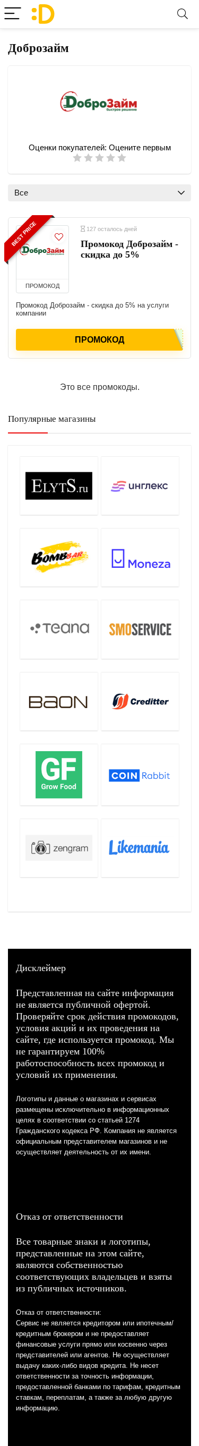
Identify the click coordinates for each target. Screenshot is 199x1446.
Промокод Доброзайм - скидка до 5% (129, 249)
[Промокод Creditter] (140, 701)
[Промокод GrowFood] (59, 774)
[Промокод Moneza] (140, 557)
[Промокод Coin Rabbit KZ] (140, 774)
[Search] (182, 14)
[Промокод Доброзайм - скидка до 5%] (42, 252)
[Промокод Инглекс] (140, 485)
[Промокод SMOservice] (140, 629)
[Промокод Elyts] (59, 485)
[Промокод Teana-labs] (59, 629)
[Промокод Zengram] (59, 848)
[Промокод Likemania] (140, 848)
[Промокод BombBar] (59, 557)
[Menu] (12, 14)
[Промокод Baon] (59, 701)
